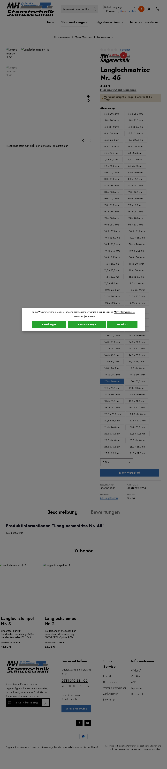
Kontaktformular (69, 699)
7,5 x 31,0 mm (135, 166)
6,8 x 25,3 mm (111, 146)
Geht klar (122, 324)
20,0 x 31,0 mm (138, 414)
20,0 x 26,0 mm (112, 414)
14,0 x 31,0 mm (112, 342)
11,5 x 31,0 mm (111, 283)
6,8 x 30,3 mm (135, 146)
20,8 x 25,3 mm (112, 420)
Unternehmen (110, 682)
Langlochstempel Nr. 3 (17, 621)
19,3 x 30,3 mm (137, 407)
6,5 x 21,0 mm (136, 133)
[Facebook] (79, 723)
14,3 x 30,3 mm (137, 348)
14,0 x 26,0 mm (137, 335)
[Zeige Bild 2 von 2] (88, 100)
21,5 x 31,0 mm (137, 427)
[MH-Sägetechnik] (115, 57)
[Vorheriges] (83, 140)
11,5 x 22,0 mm (112, 276)
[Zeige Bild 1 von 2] (88, 96)
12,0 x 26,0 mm (112, 289)
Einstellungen (49, 324)
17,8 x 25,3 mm (111, 388)
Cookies (135, 676)
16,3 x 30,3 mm (137, 374)
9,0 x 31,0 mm (111, 205)
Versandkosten (151, 745)
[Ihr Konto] (148, 9)
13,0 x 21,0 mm (137, 303)
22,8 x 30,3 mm (137, 433)
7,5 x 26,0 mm (111, 166)
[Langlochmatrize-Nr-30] (57, 96)
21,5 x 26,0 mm (112, 427)
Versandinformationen (115, 688)
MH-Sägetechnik (109, 498)
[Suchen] (94, 9)
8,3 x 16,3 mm (135, 179)
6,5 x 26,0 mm (111, 140)
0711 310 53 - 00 (74, 680)
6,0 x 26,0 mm (135, 126)
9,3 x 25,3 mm (135, 211)
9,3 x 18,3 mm (135, 205)
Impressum (137, 688)
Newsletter (109, 700)
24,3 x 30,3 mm (112, 446)
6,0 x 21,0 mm (111, 126)
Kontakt (107, 676)
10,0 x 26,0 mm (112, 237)
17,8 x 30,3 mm (136, 388)
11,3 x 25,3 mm (111, 270)
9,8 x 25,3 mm (111, 224)
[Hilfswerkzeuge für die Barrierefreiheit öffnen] (141, 9)
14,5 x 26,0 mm (137, 355)
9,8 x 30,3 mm (135, 224)
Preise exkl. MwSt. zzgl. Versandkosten (118, 89)
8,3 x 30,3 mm (111, 192)
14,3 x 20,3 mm (137, 342)
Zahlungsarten (110, 694)
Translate (131, 11)
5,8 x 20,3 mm (111, 120)
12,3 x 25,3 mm (137, 296)
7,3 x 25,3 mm (135, 153)
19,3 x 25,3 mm (112, 407)
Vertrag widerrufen (76, 708)
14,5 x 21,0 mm (112, 355)
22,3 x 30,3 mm (112, 433)
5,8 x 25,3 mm (135, 120)
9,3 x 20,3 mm (111, 211)
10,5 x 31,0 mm (112, 250)
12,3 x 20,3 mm (112, 296)
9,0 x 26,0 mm (135, 198)
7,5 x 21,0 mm (135, 159)
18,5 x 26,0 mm (137, 394)
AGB (133, 682)
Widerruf (136, 670)
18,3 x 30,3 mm (112, 394)
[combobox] (76, 9)
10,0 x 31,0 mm (137, 237)
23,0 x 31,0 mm (112, 440)
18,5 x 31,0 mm (112, 401)
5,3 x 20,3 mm (111, 113)
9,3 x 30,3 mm (111, 218)
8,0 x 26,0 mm (135, 172)
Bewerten (125, 50)
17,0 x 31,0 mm (137, 381)
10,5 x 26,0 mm (137, 244)
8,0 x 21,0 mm (111, 172)
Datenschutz (137, 694)
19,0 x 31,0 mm (136, 401)
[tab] (62, 512)
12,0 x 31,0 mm (137, 289)
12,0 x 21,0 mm (136, 283)
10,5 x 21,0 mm (112, 244)
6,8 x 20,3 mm (136, 140)
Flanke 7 (94, 747)
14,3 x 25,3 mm (112, 348)
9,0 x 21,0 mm (111, 198)
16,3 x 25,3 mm (112, 374)
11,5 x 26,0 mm (136, 276)
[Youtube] (87, 723)
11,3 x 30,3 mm (136, 270)
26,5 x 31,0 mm (137, 453)
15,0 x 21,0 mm (136, 361)
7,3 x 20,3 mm (111, 153)
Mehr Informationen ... (124, 312)
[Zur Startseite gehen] (30, 9)
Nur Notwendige (87, 324)
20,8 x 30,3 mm (138, 420)
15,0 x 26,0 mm (112, 368)
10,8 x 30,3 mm (137, 257)
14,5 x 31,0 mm (112, 361)
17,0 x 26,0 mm (112, 381)
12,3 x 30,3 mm (112, 303)
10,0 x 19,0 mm (112, 231)
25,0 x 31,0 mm (137, 446)
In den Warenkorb (130, 473)
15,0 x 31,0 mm (137, 368)
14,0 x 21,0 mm (112, 335)
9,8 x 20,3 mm (135, 218)
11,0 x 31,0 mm (111, 263)
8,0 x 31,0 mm (111, 179)
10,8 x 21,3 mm (136, 250)
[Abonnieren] (45, 702)
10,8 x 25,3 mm (112, 257)
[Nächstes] (90, 140)
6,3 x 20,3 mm (111, 133)
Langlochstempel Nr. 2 (61, 621)
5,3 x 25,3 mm (135, 113)
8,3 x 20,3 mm (111, 185)
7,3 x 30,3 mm (111, 159)
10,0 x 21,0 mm (137, 231)
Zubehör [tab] (83, 550)
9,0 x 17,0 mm (135, 192)
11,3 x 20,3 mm (136, 263)
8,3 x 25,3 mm (135, 185)
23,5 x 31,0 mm (137, 440)
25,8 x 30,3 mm (112, 453)
